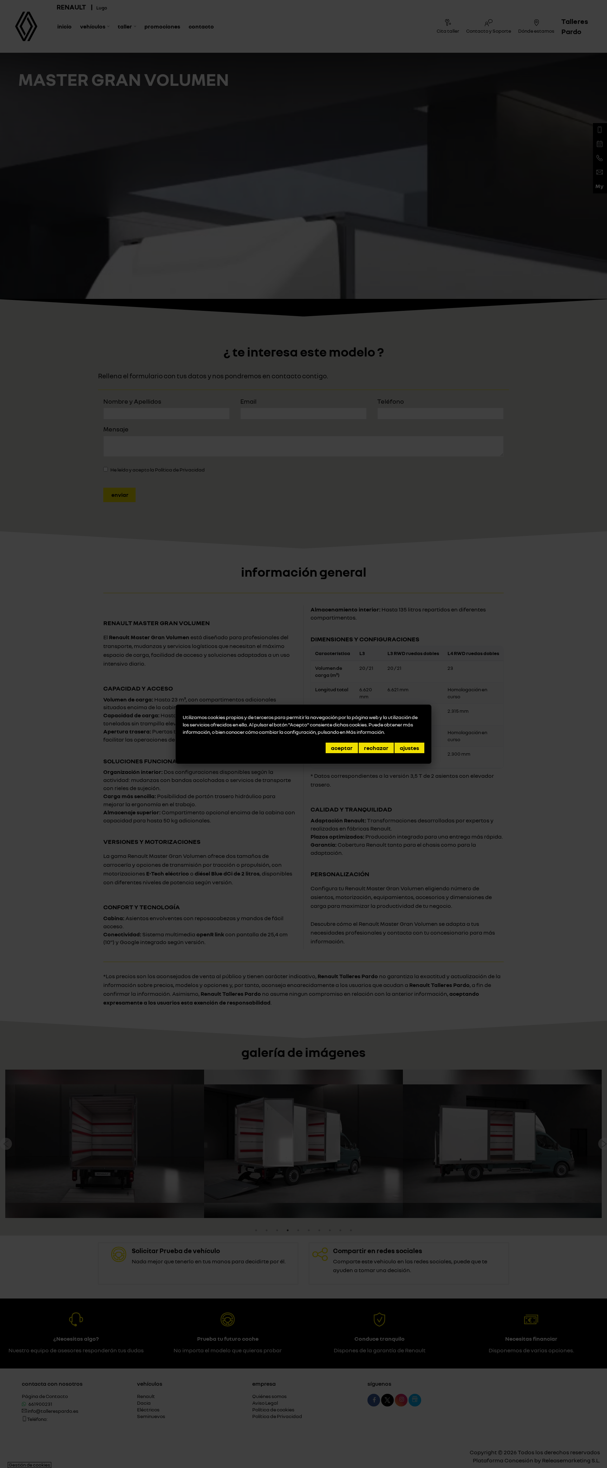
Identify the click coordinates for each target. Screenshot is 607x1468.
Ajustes (409, 747)
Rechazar (376, 747)
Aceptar (342, 747)
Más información (365, 732)
